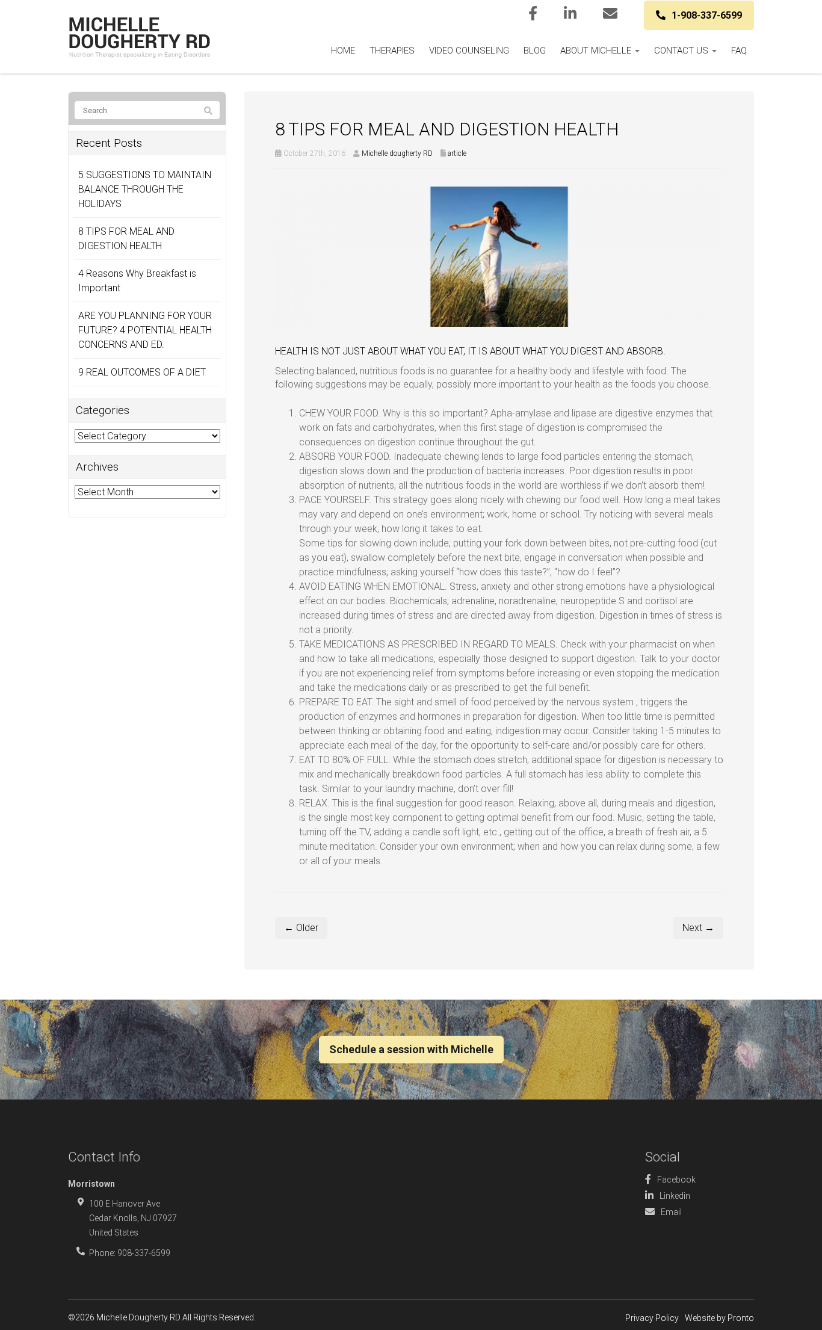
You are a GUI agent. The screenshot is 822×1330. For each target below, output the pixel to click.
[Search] (208, 110)
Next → (698, 927)
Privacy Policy (652, 1318)
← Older (301, 927)
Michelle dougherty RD (397, 153)
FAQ (739, 50)
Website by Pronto (719, 1318)
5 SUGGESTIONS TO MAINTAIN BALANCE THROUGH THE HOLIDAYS (144, 189)
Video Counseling (469, 50)
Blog (535, 50)
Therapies (392, 50)
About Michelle (597, 50)
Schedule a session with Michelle (411, 1049)
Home (343, 50)
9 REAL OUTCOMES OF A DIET (142, 372)
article (457, 153)
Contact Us (682, 50)
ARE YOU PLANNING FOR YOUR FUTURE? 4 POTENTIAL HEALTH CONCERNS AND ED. (145, 330)
